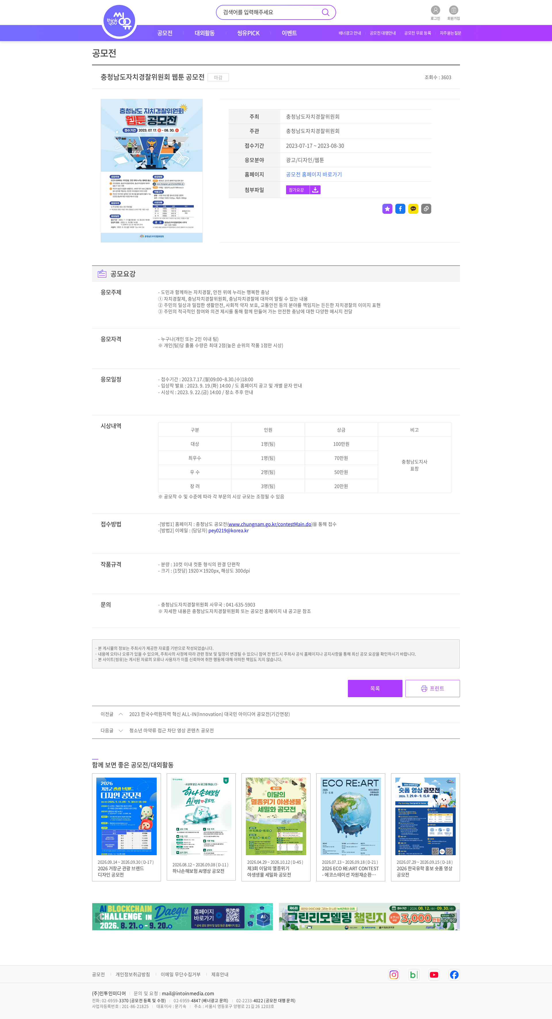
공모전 (98, 974)
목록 (375, 688)
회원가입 (453, 18)
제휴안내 (220, 974)
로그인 (435, 18)
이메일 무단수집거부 (181, 974)
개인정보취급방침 (133, 974)
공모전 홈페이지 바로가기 (314, 174)
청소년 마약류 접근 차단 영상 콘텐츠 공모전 (171, 730)
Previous (98, 918)
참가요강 (296, 190)
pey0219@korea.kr (228, 530)
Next (266, 918)
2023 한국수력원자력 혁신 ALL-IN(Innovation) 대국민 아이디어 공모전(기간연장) (209, 714)
